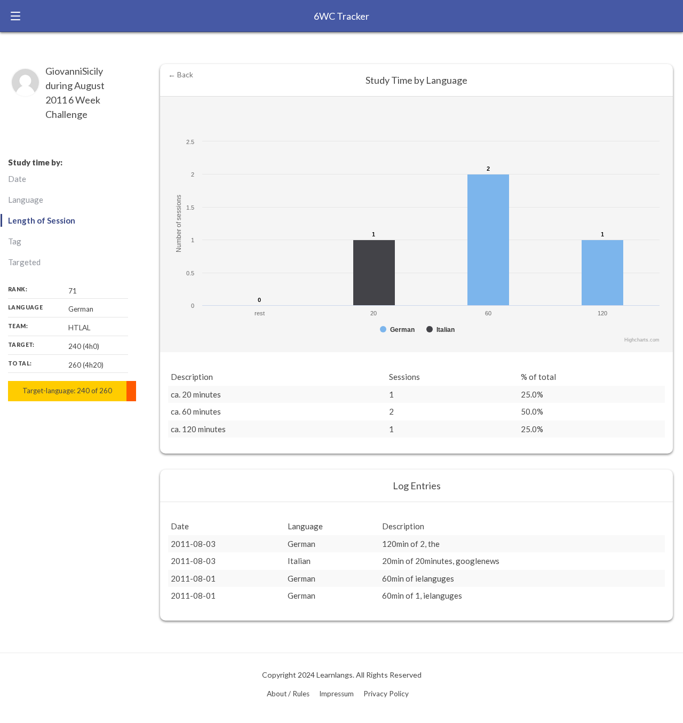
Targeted (24, 262)
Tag (14, 241)
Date (17, 179)
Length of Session (41, 220)
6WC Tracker (341, 16)
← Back (180, 74)
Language (25, 199)
